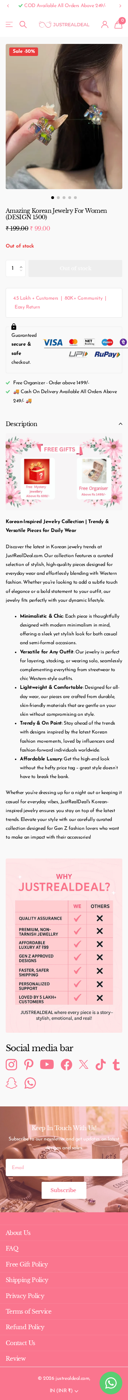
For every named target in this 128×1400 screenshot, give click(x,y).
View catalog (10, 25)
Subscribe (64, 1190)
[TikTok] (101, 1064)
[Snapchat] (11, 1083)
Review (16, 1358)
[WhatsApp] (30, 1083)
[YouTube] (47, 1065)
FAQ (12, 1248)
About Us (18, 1232)
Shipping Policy (27, 1279)
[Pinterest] (28, 1064)
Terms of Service (29, 1311)
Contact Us (20, 1343)
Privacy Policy (25, 1295)
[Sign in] (105, 24)
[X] (84, 1064)
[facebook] (66, 1064)
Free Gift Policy (27, 1264)
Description (21, 423)
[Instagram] (11, 1064)
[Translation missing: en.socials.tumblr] (116, 1064)
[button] (8, 6)
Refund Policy (25, 1327)
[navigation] (52, 197)
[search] (23, 25)
